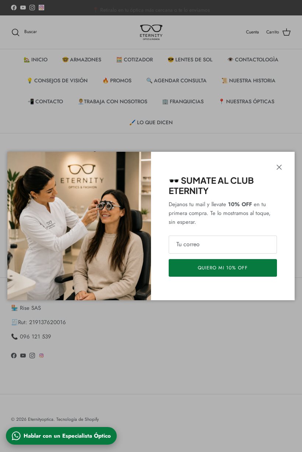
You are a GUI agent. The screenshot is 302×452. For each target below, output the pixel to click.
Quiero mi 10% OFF (223, 267)
